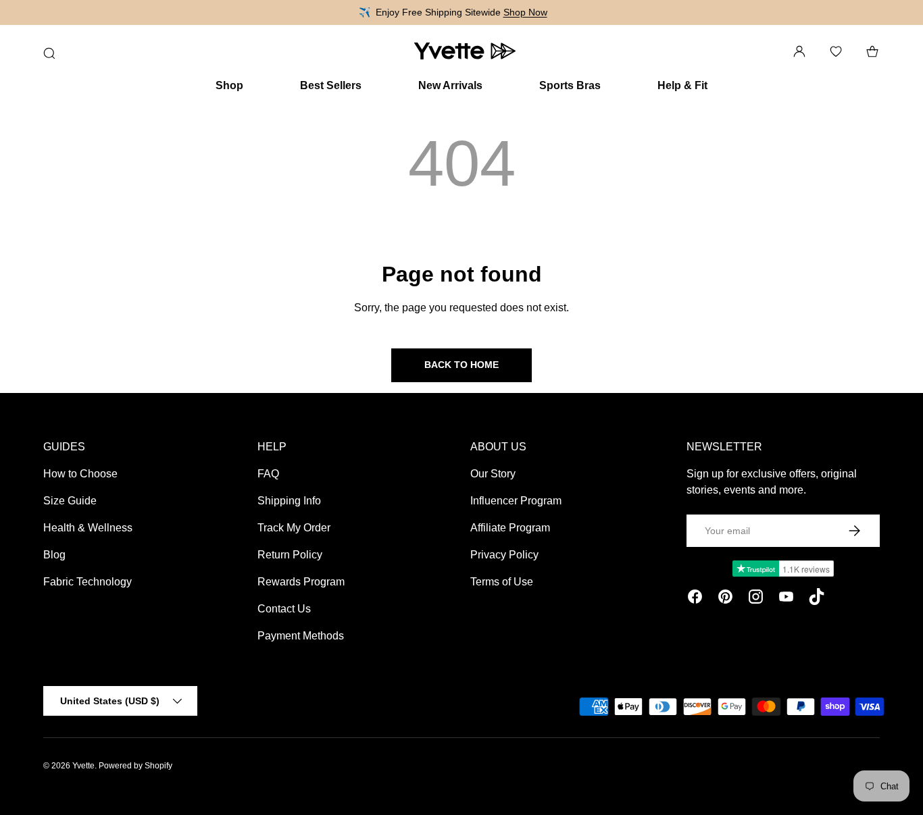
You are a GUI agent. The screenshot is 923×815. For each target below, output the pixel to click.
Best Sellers (330, 85)
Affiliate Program (510, 527)
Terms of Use (501, 581)
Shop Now (525, 12)
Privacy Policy (504, 554)
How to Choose (80, 473)
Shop (229, 85)
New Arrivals (450, 85)
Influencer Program (516, 500)
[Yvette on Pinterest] (725, 599)
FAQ (268, 473)
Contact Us (284, 608)
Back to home (461, 364)
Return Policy (289, 554)
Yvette (83, 765)
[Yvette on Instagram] (755, 599)
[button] (872, 51)
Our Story (493, 473)
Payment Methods (300, 635)
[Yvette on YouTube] (786, 599)
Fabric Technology (87, 581)
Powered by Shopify (135, 765)
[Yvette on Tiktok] (816, 599)
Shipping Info (289, 500)
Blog (54, 554)
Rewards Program (301, 581)
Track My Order (293, 527)
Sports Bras (570, 85)
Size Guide (70, 500)
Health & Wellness (87, 527)
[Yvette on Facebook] (695, 599)
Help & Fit (682, 85)
